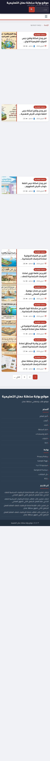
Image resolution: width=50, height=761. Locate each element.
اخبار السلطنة (43, 429)
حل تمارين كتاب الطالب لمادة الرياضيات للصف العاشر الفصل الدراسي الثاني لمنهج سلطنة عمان (26, 513)
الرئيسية (46, 25)
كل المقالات (43, 474)
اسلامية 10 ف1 (42, 465)
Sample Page (42, 460)
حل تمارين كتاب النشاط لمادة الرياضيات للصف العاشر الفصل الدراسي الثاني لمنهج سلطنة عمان (26, 507)
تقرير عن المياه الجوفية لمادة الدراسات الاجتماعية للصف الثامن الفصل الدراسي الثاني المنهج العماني (33, 260)
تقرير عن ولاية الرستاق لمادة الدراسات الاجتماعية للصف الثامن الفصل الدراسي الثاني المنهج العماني (33, 348)
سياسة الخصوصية (41, 469)
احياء (46, 425)
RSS (46, 478)
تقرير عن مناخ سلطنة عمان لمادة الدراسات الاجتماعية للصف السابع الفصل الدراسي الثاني (33, 366)
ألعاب (45, 420)
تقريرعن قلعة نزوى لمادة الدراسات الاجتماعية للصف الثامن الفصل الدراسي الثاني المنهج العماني (33, 278)
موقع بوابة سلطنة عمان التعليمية (22, 523)
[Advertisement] (25, 76)
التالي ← (17, 377)
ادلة (46, 442)
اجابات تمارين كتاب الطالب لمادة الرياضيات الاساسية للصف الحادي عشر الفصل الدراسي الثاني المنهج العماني (26, 500)
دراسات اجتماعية (40, 34)
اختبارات (45, 438)
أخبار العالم (44, 416)
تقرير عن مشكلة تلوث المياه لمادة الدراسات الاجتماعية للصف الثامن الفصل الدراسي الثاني (33, 313)
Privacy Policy (42, 456)
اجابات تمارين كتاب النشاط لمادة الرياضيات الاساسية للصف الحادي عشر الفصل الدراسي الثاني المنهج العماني (26, 493)
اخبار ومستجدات (42, 434)
